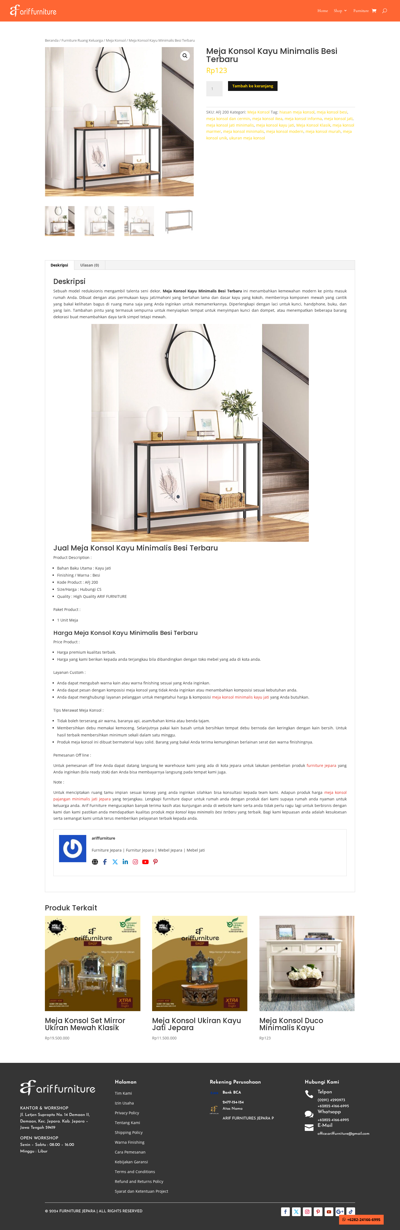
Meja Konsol (116, 40)
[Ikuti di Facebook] (285, 1211)
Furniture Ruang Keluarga (82, 40)
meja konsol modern (284, 131)
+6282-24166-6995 (363, 1219)
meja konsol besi (332, 112)
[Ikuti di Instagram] (307, 1211)
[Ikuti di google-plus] (340, 1211)
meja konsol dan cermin (228, 118)
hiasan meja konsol (297, 112)
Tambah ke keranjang (252, 85)
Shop (338, 10)
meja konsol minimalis (243, 131)
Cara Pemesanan (130, 1152)
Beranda (52, 40)
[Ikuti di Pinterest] (318, 1211)
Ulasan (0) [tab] (89, 265)
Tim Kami (123, 1093)
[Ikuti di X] (296, 1211)
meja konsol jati (338, 118)
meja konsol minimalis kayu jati (240, 697)
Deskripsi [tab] (59, 265)
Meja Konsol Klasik (313, 125)
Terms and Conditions (135, 1171)
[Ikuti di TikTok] (350, 1211)
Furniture (361, 10)
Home (323, 10)
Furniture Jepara (77, 1211)
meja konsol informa (303, 118)
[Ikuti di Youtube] (329, 1211)
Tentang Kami (127, 1122)
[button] (185, 56)
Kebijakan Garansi (131, 1161)
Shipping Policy (129, 1132)
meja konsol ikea (267, 118)
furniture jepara (322, 765)
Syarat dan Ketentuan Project (141, 1191)
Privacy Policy (127, 1112)
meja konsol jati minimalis (230, 125)
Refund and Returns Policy (139, 1181)
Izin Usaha (124, 1103)
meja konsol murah (323, 131)
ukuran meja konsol (247, 137)
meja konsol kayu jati (275, 125)
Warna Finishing (129, 1142)
